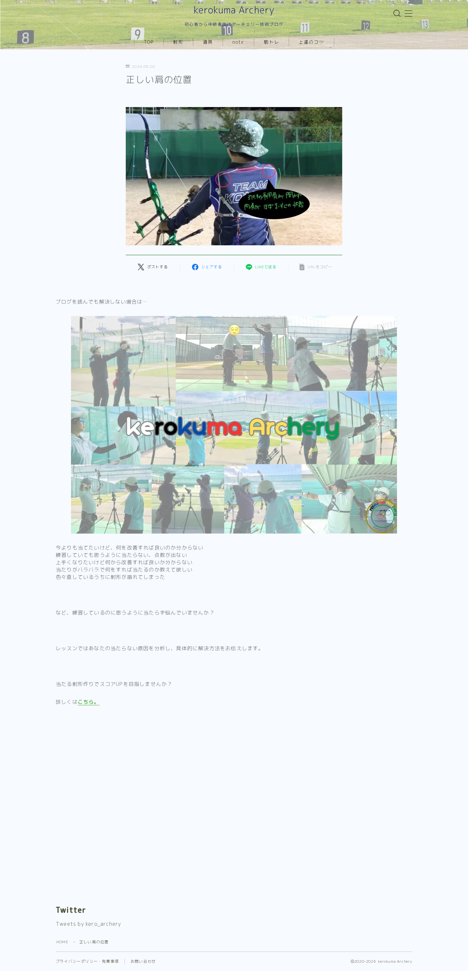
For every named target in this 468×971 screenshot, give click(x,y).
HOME (62, 942)
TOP (149, 42)
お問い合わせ (143, 961)
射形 (178, 42)
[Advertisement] (234, 760)
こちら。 (89, 701)
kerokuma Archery (234, 10)
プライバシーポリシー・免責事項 (87, 961)
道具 (208, 42)
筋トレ (271, 42)
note (238, 42)
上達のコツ (311, 42)
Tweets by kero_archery (88, 923)
